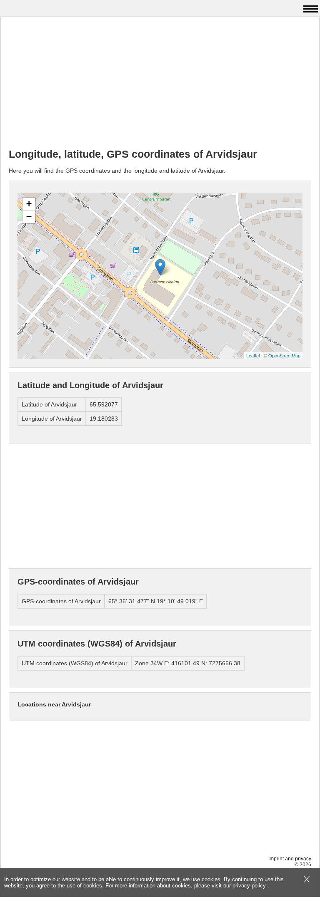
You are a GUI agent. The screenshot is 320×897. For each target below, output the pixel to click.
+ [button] (29, 203)
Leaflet (253, 355)
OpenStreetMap (284, 355)
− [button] (29, 216)
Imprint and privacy (289, 859)
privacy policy (250, 885)
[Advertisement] (160, 83)
